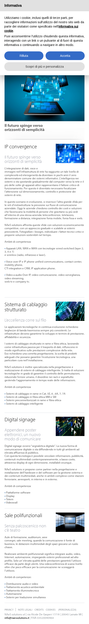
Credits (39, 609)
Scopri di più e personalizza (44, 66)
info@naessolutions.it (17, 617)
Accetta (65, 55)
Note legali (25, 609)
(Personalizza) (67, 609)
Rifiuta (24, 55)
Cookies (51, 609)
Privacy (9, 609)
